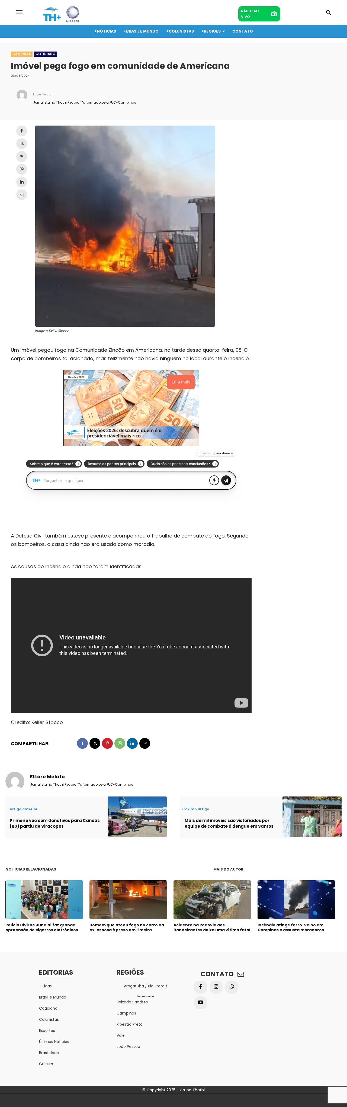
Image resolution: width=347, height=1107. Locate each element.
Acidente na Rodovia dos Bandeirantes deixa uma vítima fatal (212, 927)
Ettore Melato (42, 94)
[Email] (21, 194)
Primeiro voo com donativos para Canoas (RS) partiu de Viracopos (55, 823)
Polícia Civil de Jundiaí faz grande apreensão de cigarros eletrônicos (41, 927)
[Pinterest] (21, 156)
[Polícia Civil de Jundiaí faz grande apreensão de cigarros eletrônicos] (44, 899)
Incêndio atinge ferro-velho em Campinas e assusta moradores (291, 927)
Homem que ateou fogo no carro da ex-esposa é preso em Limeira (126, 927)
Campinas (21, 54)
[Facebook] (21, 131)
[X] (21, 143)
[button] (328, 12)
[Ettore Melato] (22, 98)
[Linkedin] (21, 182)
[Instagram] (216, 987)
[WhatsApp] (21, 169)
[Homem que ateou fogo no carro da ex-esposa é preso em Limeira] (128, 899)
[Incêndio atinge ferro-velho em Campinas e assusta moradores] (296, 899)
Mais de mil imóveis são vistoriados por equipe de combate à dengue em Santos (229, 823)
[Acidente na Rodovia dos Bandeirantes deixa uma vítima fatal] (212, 899)
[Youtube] (200, 1002)
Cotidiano (45, 54)
